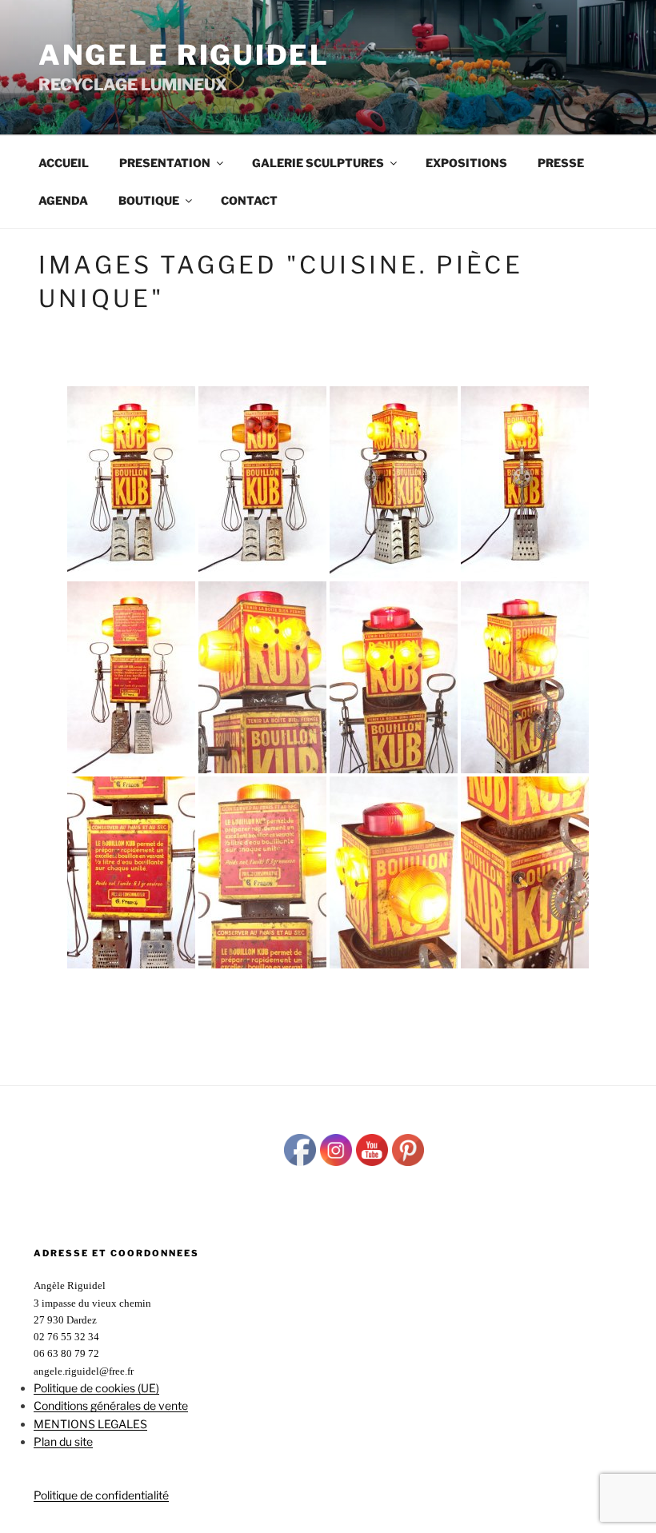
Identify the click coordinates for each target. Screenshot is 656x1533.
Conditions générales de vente (111, 1405)
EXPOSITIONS (466, 163)
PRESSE (561, 163)
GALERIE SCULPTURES (318, 163)
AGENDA (63, 200)
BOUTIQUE (148, 200)
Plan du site (63, 1441)
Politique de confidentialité (101, 1495)
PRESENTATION (164, 163)
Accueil (63, 163)
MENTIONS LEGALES (90, 1424)
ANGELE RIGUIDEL (184, 54)
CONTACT (249, 200)
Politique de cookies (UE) (96, 1388)
